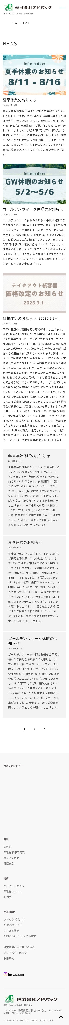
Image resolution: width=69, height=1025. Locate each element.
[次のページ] (44, 729)
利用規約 (9, 958)
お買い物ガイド (13, 925)
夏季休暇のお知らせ (25, 542)
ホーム (14, 22)
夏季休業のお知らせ (20, 100)
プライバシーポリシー (16, 953)
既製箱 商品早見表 (14, 852)
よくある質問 (11, 930)
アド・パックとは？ (14, 919)
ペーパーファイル (14, 886)
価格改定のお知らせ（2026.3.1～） (32, 318)
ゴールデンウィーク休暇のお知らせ (33, 209)
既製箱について (13, 891)
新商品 (7, 897)
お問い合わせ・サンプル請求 (20, 936)
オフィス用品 (11, 858)
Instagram (16, 974)
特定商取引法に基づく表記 (19, 947)
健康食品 (9, 863)
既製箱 (7, 847)
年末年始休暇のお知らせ (29, 455)
